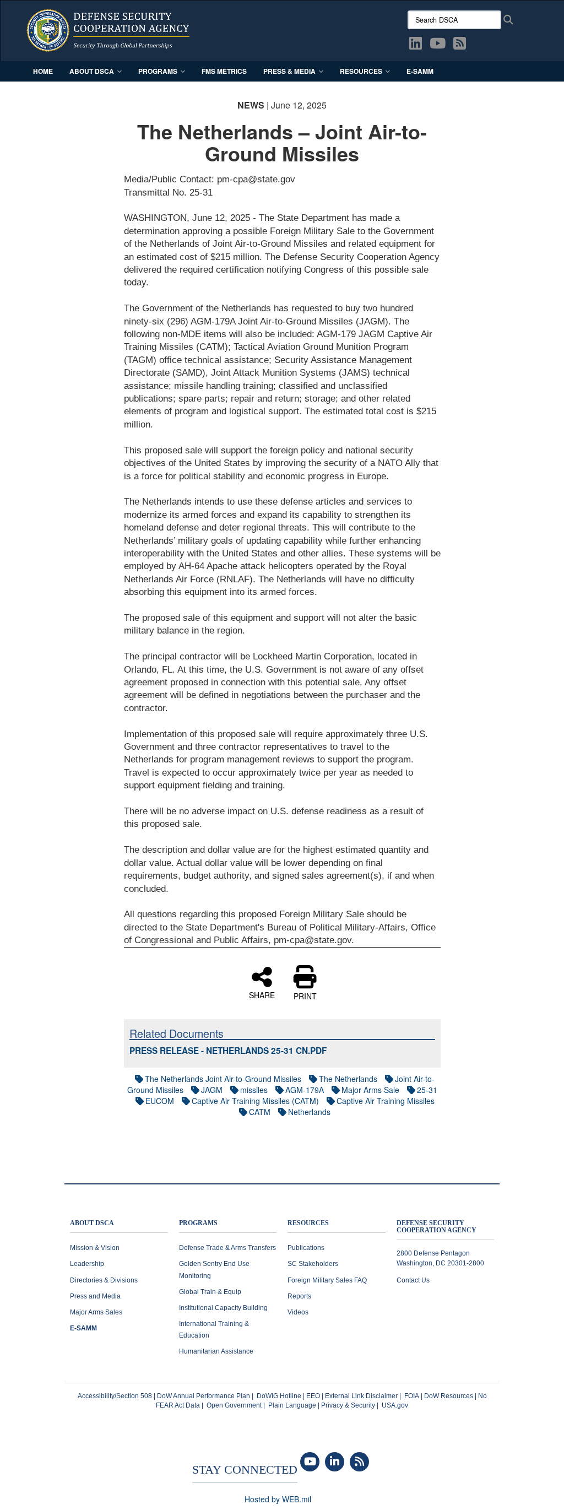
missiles (254, 1089)
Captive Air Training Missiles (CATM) (255, 1100)
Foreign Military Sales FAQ (327, 1280)
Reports (299, 1296)
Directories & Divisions (104, 1280)
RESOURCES (308, 1223)
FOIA (411, 1396)
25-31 (427, 1089)
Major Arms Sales (96, 1312)
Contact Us (413, 1280)
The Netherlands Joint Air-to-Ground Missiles (223, 1078)
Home (43, 71)
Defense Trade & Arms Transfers (227, 1248)
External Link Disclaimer (361, 1396)
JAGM (212, 1089)
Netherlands (309, 1111)
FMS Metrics (224, 71)
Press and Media (95, 1296)
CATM (259, 1111)
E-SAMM (419, 71)
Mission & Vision (95, 1248)
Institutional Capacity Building (223, 1308)
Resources (361, 71)
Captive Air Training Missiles (386, 1100)
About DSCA (91, 71)
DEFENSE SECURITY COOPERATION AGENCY (436, 1227)
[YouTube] (309, 1462)
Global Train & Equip (210, 1292)
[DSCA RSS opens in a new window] (459, 45)
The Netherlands (348, 1078)
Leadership (87, 1264)
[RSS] (359, 1462)
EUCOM (159, 1100)
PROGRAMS (198, 1223)
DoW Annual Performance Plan (203, 1396)
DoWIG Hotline (279, 1396)
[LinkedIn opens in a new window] (415, 45)
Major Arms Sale (370, 1089)
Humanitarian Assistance (216, 1351)
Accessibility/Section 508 (115, 1396)
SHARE (262, 994)
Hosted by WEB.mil (278, 1498)
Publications (306, 1248)
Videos (298, 1312)
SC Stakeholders (313, 1264)
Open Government (234, 1405)
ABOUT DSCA (92, 1223)
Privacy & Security (348, 1405)
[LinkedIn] (334, 1462)
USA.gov (395, 1405)
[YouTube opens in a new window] (438, 45)
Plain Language (292, 1405)
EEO (313, 1396)
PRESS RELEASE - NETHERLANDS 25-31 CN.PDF (228, 1050)
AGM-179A (304, 1089)
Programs (157, 71)
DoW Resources (448, 1396)
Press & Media (289, 71)
